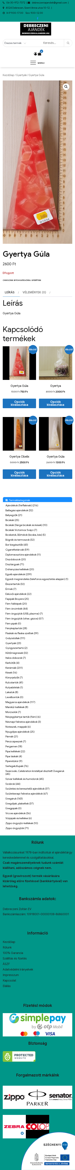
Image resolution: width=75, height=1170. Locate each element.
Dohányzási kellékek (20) (19, 569)
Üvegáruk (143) (14, 798)
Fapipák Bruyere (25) (17, 599)
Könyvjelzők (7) (14, 677)
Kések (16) (11, 672)
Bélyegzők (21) (13, 515)
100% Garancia (13, 953)
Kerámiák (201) (14, 667)
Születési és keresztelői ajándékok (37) (27, 788)
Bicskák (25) (12, 520)
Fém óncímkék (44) (16, 608)
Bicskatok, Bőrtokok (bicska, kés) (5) (25, 534)
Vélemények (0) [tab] (34, 292)
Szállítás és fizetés (15, 958)
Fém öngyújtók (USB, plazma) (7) (24, 613)
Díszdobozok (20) (15, 559)
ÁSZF (6, 964)
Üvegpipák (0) (13, 808)
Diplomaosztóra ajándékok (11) (23, 554)
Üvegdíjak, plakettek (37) (19, 803)
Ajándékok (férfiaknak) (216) (21, 505)
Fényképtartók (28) (16, 628)
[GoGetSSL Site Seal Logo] (19, 1056)
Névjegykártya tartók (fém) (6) (23, 716)
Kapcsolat (9, 980)
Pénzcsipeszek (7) (15, 741)
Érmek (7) (10, 589)
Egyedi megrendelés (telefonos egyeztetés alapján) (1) (36, 579)
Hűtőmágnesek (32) (16, 653)
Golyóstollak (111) (15, 638)
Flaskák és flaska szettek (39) (21, 633)
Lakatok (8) (11, 692)
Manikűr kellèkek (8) (16, 707)
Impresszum (11, 975)
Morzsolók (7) (13, 712)
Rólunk (7, 947)
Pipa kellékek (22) (15, 751)
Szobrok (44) (12, 784)
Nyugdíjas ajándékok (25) (20, 731)
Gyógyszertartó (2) (16, 648)
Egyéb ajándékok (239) (18, 574)
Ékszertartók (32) (15, 584)
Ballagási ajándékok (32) (19, 510)
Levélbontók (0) (14, 697)
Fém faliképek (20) (16, 603)
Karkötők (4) (12, 662)
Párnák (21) (11, 736)
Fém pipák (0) (13, 623)
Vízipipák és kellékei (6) (18, 818)
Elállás (7, 986)
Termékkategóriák (19, 500)
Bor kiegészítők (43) (16, 544)
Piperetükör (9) (13, 761)
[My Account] (35, 54)
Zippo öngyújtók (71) (17, 828)
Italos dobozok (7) (15, 657)
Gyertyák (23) (13, 643)
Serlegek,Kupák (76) (16, 766)
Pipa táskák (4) (13, 756)
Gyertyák (21, 75)
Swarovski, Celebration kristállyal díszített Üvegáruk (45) (34, 772)
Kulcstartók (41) (14, 682)
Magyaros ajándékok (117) (20, 702)
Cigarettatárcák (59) (17, 549)
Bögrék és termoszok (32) (20, 539)
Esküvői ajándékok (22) (18, 594)
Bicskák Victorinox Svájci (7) (21, 530)
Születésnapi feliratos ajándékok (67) (26, 793)
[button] (66, 86)
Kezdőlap (8, 75)
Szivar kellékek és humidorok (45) (24, 779)
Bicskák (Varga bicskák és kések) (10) (26, 525)
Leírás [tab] (10, 292)
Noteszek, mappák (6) (18, 726)
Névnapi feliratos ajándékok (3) (23, 721)
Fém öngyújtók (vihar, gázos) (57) (24, 618)
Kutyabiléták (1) (14, 687)
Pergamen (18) (13, 746)
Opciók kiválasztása (19, 403)
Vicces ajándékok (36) (18, 813)
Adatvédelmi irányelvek (18, 969)
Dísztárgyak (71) (14, 564)
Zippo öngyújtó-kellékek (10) (21, 823)
